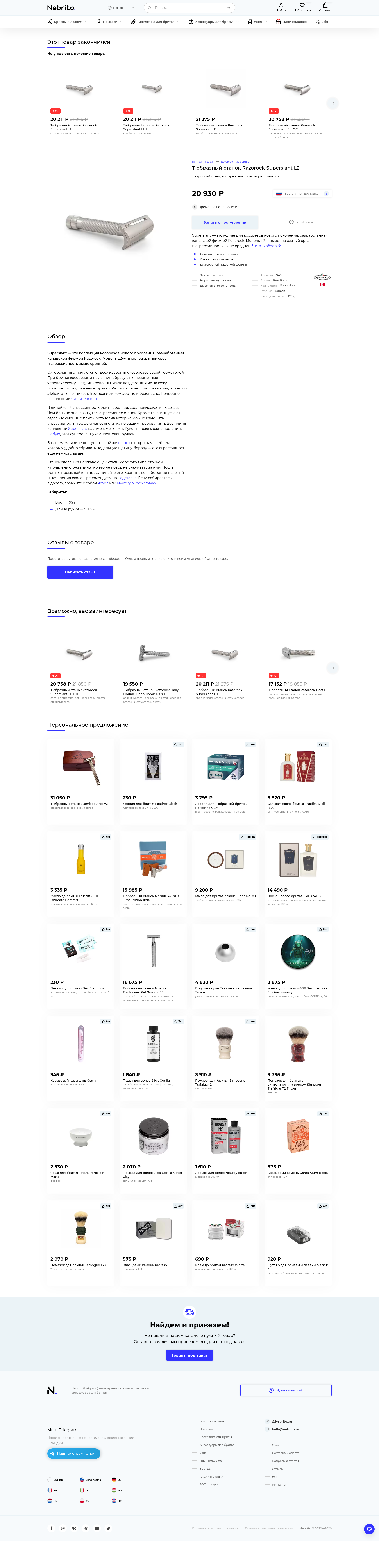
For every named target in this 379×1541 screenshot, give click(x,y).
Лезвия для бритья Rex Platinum (77, 988)
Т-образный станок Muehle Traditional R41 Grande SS (145, 990)
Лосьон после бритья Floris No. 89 (295, 896)
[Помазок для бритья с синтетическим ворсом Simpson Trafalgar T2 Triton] (298, 1044)
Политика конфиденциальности (269, 1528)
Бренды (205, 1468)
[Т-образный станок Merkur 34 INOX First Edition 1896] (153, 859)
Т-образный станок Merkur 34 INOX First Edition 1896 (151, 898)
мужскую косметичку (136, 483)
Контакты (279, 1484)
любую (53, 434)
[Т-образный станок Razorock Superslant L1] (226, 88)
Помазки (206, 1429)
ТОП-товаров (209, 1484)
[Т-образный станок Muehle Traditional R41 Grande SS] (153, 952)
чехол (103, 483)
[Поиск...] (229, 8)
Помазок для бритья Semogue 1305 (78, 1265)
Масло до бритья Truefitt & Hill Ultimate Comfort (75, 898)
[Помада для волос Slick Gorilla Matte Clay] (153, 1136)
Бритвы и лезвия (212, 1421)
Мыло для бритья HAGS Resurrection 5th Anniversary (297, 990)
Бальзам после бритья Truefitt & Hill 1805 (297, 806)
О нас (276, 1445)
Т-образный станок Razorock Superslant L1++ (146, 127)
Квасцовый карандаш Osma (73, 1081)
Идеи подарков (211, 1460)
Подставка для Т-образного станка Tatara (223, 990)
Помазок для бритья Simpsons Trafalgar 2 (220, 1082)
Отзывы (277, 1468)
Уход (203, 1452)
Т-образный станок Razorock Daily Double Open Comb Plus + (151, 692)
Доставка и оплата (285, 1453)
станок (124, 443)
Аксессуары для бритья (217, 1445)
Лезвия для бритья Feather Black (150, 804)
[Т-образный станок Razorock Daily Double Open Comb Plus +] (153, 653)
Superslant (77, 429)
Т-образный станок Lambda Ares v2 (79, 804)
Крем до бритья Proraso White (220, 1265)
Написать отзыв (80, 572)
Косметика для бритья (216, 1437)
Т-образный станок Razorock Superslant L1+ (73, 127)
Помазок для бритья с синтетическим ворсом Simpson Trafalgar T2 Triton (294, 1084)
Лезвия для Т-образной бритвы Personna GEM (221, 806)
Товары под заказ (190, 1355)
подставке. (128, 478)
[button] (332, 103)
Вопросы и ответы (285, 1461)
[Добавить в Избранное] (107, 117)
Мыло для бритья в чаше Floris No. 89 (225, 896)
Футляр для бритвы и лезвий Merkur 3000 (298, 1267)
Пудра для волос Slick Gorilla (146, 1081)
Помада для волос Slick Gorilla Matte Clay (152, 1175)
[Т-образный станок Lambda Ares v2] (80, 767)
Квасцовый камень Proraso (145, 1265)
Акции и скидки (211, 1476)
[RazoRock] (322, 276)
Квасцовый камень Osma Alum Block (298, 1173)
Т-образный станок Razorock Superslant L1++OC (292, 127)
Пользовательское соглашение (215, 1528)
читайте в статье (86, 399)
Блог (275, 1476)
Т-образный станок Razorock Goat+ (297, 690)
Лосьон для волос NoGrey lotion (221, 1173)
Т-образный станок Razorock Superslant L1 (219, 127)
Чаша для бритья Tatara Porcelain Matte (77, 1175)
